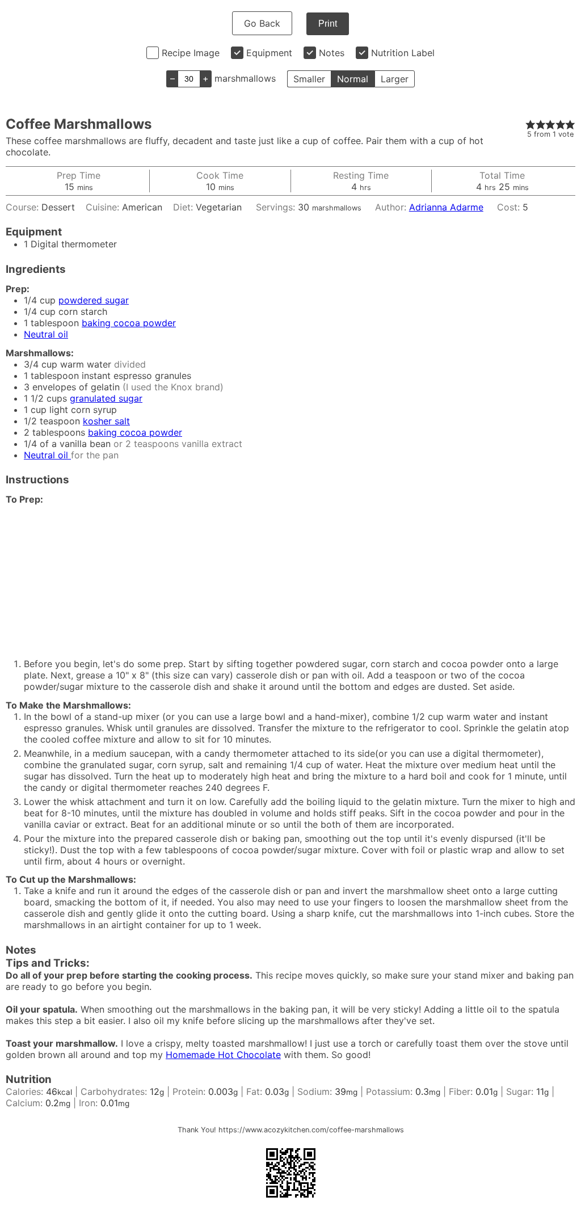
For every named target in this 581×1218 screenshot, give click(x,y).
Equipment (269, 52)
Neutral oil (46, 334)
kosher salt (106, 421)
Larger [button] (395, 79)
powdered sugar (93, 300)
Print (327, 23)
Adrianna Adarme (446, 207)
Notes (331, 52)
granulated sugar (106, 398)
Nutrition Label (403, 52)
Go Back (262, 23)
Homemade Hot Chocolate (223, 1054)
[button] (530, 124)
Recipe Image (191, 52)
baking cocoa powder (129, 322)
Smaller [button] (309, 79)
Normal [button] (352, 79)
